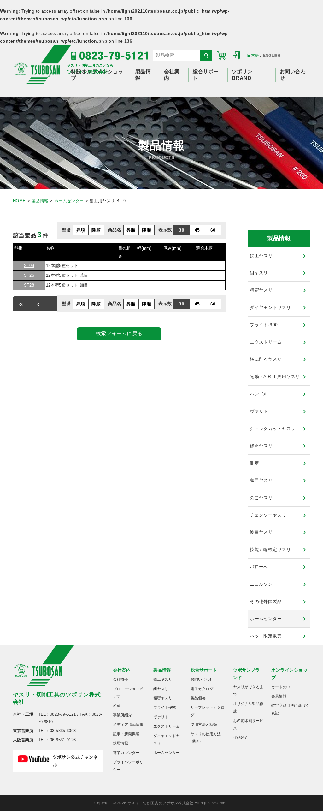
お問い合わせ (202, 679)
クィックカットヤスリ (272, 428)
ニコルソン (261, 584)
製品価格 (198, 698)
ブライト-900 (264, 324)
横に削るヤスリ (266, 359)
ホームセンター (69, 200)
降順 (96, 230)
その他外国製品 (266, 601)
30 (181, 230)
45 (197, 230)
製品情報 (40, 200)
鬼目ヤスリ (261, 480)
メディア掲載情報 (128, 724)
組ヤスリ (259, 272)
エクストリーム (266, 342)
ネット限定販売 (266, 635)
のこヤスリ (261, 497)
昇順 (80, 230)
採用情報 (120, 743)
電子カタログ (202, 689)
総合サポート (204, 669)
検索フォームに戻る (119, 333)
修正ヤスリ (261, 445)
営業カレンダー (126, 752)
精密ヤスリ (261, 290)
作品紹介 (240, 737)
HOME (19, 200)
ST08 (29, 265)
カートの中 (280, 687)
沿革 (116, 705)
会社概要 (120, 679)
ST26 (29, 275)
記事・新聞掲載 (126, 734)
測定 (254, 462)
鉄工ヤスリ (261, 255)
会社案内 (122, 669)
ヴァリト (259, 411)
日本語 (253, 55)
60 (213, 230)
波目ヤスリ (261, 532)
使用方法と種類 (204, 724)
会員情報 (278, 696)
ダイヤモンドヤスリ (270, 307)
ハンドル (259, 393)
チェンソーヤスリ (268, 515)
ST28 (29, 285)
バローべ (259, 566)
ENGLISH (272, 55)
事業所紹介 (122, 715)
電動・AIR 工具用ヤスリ (275, 376)
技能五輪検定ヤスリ (270, 549)
